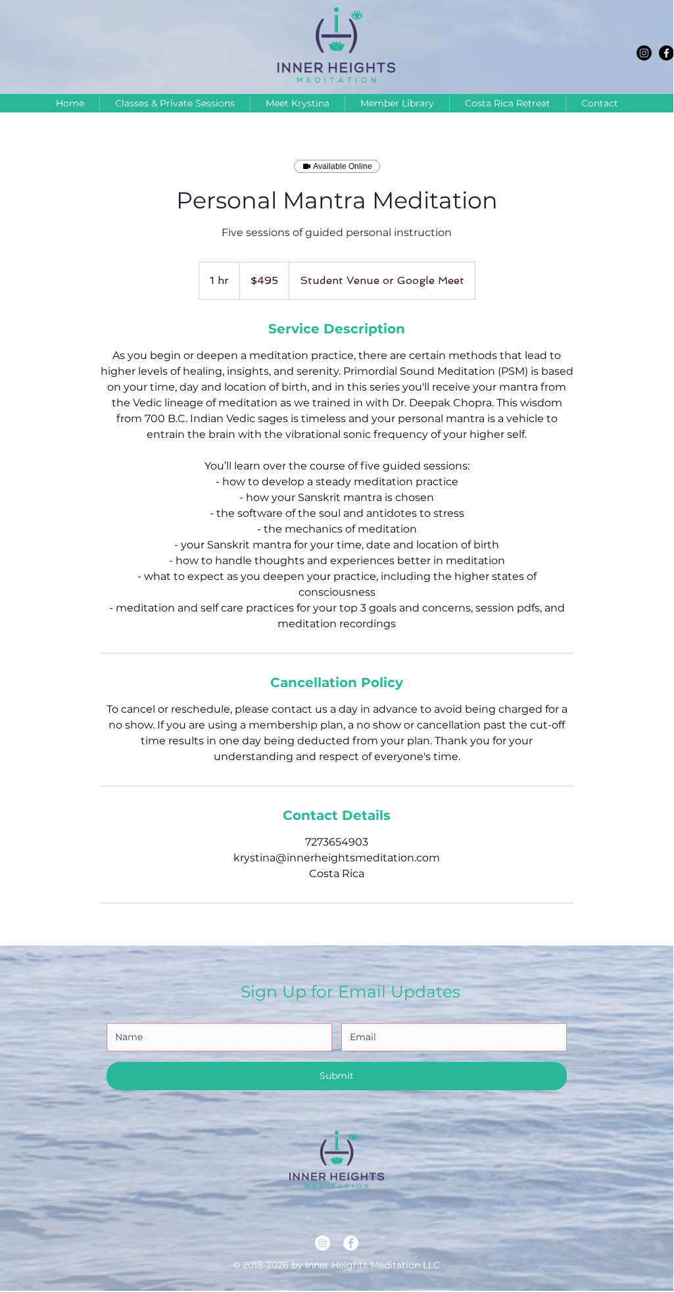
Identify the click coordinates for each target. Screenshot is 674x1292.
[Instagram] (644, 52)
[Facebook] (666, 52)
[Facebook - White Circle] (350, 1243)
